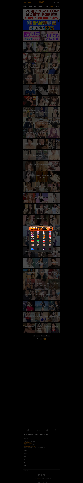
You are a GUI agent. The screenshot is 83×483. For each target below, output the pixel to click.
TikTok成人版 (44, 251)
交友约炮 (32, 234)
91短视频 (49, 251)
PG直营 (50, 242)
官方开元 (49, 238)
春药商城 (44, 234)
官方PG (38, 238)
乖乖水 (50, 234)
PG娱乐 (38, 242)
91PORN (38, 251)
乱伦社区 (32, 251)
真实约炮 (38, 234)
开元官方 (44, 242)
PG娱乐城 (32, 238)
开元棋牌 (44, 238)
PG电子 (32, 242)
